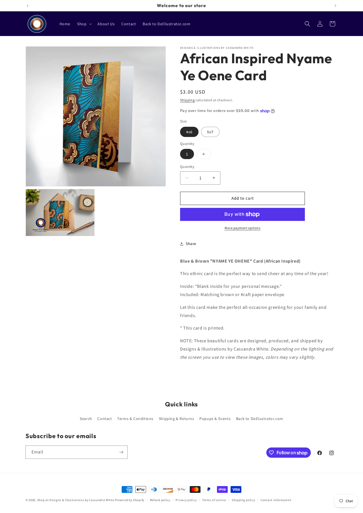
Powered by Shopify (129, 500)
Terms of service (214, 500)
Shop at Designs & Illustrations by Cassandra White (76, 500)
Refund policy (160, 500)
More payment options (242, 228)
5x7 (210, 131)
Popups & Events (215, 418)
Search (86, 418)
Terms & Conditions (135, 418)
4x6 (189, 131)
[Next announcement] (335, 5)
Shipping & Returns (176, 418)
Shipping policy (243, 500)
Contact (104, 418)
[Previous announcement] (27, 5)
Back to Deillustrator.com (259, 418)
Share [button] (191, 243)
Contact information (276, 500)
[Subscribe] (121, 452)
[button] (84, 24)
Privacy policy (186, 500)
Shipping (187, 100)
